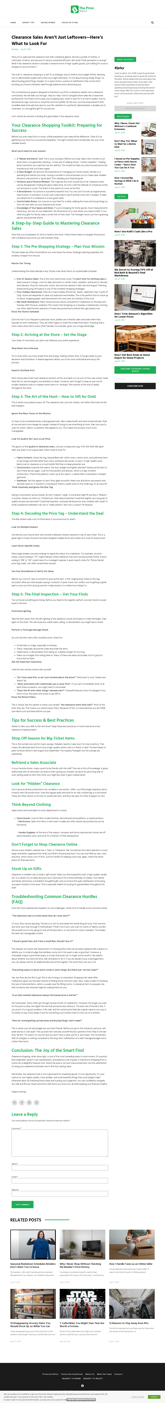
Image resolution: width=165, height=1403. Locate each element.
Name (15, 1164)
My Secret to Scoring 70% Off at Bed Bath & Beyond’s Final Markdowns (133, 272)
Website (15, 1190)
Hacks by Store (70, 22)
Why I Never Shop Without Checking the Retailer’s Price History (80, 1265)
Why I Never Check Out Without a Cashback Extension (127, 126)
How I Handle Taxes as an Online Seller (130, 1264)
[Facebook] (82, 1385)
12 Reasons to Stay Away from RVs (128, 1323)
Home (13, 22)
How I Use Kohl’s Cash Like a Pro (133, 231)
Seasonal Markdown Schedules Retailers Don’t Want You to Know (33, 1265)
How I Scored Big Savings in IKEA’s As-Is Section (126, 180)
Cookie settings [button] (137, 1397)
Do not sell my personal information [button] (81, 1400)
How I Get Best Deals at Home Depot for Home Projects (132, 356)
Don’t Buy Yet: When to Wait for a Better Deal (125, 144)
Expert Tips (28, 22)
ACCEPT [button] (154, 1397)
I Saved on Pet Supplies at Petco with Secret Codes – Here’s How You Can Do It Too (127, 163)
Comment (16, 1128)
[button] (152, 22)
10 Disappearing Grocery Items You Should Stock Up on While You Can (30, 1324)
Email (15, 1177)
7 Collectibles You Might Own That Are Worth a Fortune (82, 1324)
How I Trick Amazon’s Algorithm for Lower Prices (133, 315)
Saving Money (48, 22)
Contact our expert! (135, 108)
